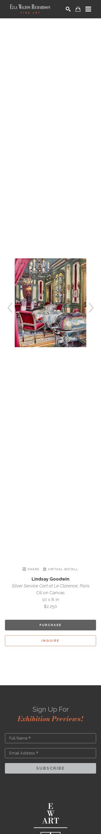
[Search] (68, 9)
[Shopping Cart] (78, 9)
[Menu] (88, 9)
